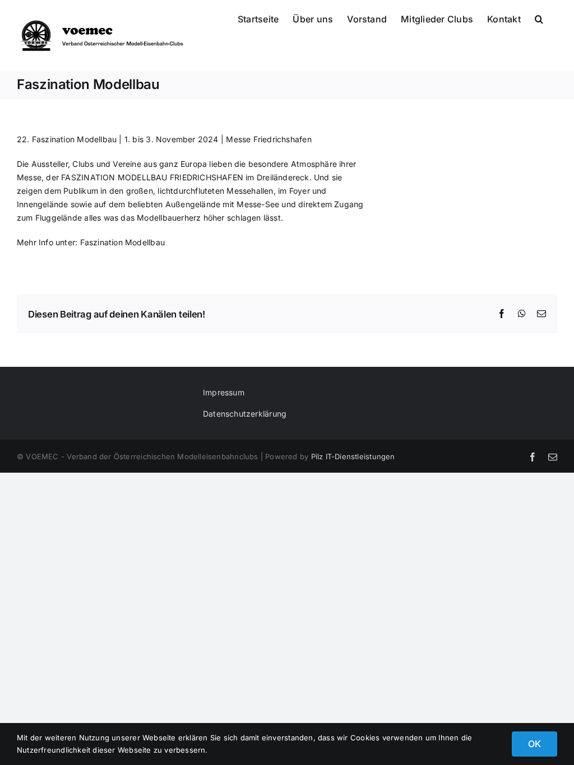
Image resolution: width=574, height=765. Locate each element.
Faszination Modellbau (122, 242)
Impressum (223, 392)
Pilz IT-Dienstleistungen (353, 456)
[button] (539, 18)
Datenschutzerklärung (244, 413)
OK (534, 743)
